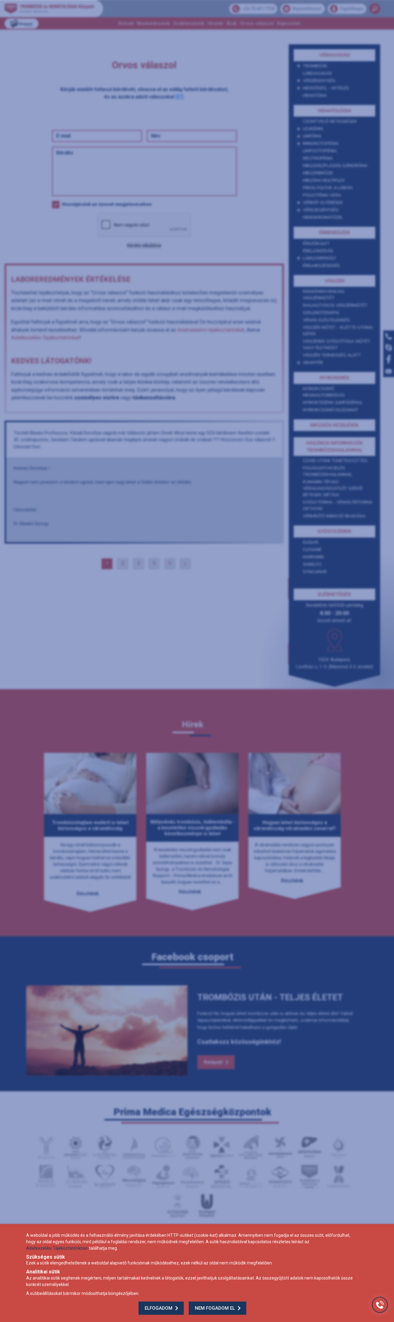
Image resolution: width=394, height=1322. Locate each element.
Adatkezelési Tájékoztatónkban (57, 1248)
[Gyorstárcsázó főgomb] (380, 1305)
